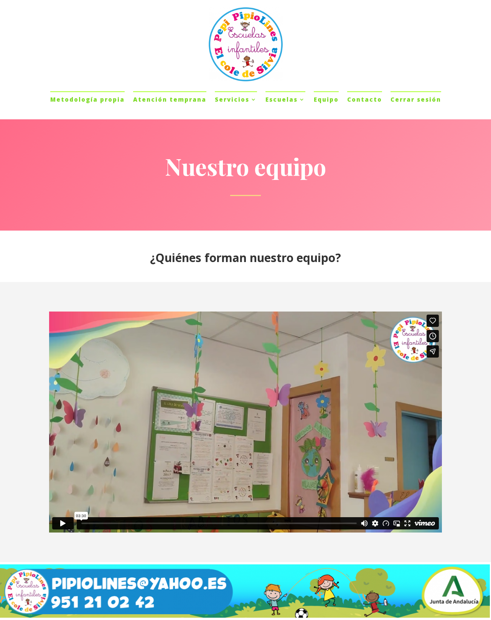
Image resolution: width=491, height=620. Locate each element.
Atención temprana (169, 99)
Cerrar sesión (415, 99)
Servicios (232, 99)
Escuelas (281, 99)
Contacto (364, 99)
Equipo (326, 99)
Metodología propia (87, 99)
